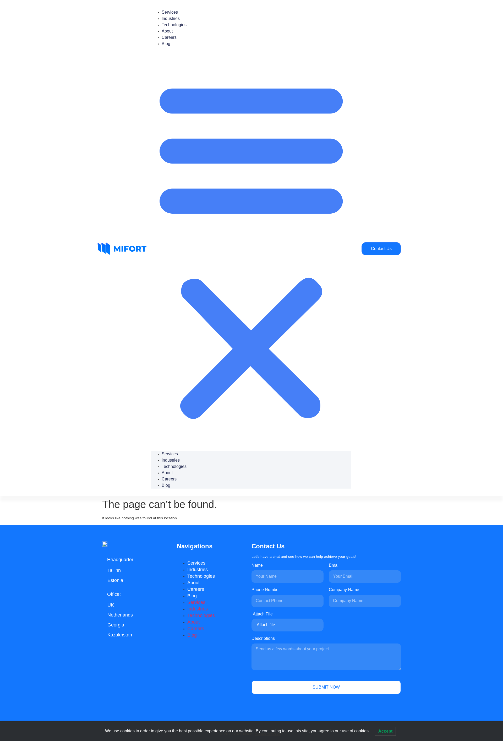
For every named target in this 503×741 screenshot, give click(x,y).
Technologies (174, 25)
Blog (166, 43)
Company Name (344, 590)
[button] (251, 249)
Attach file (266, 625)
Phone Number (266, 590)
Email (334, 565)
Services (170, 12)
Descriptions (263, 638)
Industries (171, 18)
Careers (169, 37)
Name (257, 565)
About (167, 31)
